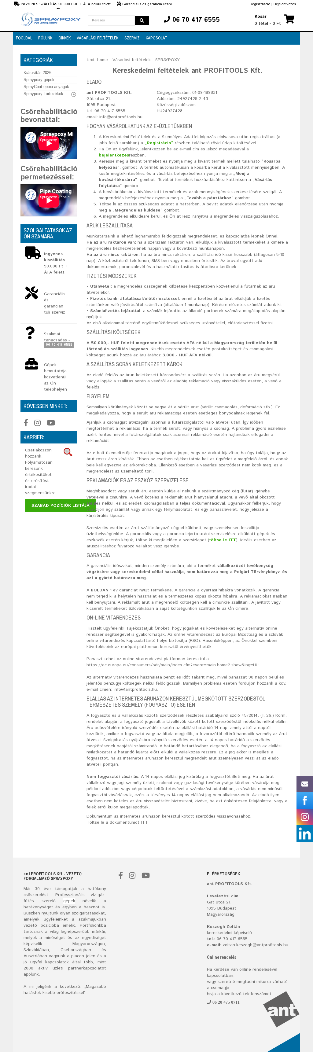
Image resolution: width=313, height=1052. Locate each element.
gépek (69, 901)
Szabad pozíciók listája (60, 505)
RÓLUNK (45, 38)
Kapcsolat (156, 38)
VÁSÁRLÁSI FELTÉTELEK (97, 38)
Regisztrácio (260, 4)
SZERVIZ (132, 38)
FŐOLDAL (24, 38)
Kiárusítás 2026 (37, 72)
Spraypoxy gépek (39, 79)
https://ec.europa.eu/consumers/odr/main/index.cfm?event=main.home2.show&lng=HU (173, 665)
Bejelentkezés (285, 4)
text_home (97, 60)
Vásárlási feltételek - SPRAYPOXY (146, 60)
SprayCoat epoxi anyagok (46, 86)
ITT (144, 822)
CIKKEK (64, 38)
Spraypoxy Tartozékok (43, 93)
